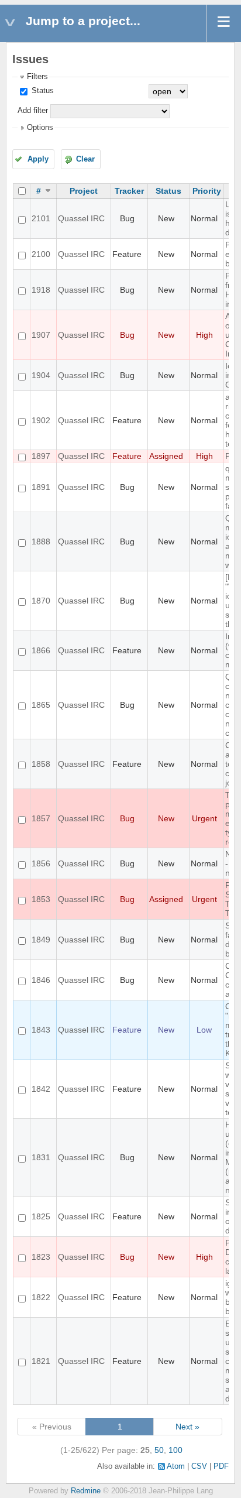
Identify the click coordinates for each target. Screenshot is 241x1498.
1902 (41, 420)
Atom (176, 1466)
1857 (41, 818)
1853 (41, 899)
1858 (41, 764)
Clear (85, 159)
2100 (41, 254)
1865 (41, 704)
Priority (206, 191)
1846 (41, 980)
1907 (41, 335)
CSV (199, 1466)
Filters (37, 77)
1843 (41, 1029)
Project (84, 191)
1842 (41, 1088)
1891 (41, 487)
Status (41, 91)
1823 (41, 1257)
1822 (41, 1297)
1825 (41, 1216)
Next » (187, 1426)
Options (40, 128)
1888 (41, 541)
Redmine (86, 1491)
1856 (41, 863)
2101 (41, 218)
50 (159, 1450)
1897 (41, 456)
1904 (41, 375)
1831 (41, 1157)
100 (175, 1450)
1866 (41, 650)
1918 (41, 289)
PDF (221, 1466)
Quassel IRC (81, 218)
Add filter (33, 111)
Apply (38, 159)
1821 (41, 1361)
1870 (41, 600)
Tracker (129, 191)
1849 (41, 939)
